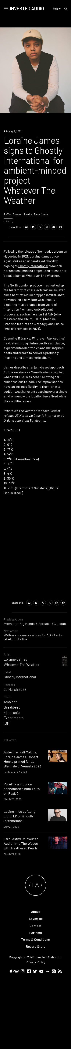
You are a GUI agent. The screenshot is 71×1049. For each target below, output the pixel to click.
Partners (35, 932)
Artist (7, 654)
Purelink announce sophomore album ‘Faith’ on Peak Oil (22, 788)
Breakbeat (12, 707)
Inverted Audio (27, 8)
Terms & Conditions (35, 939)
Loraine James (40, 256)
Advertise (36, 918)
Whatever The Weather (42, 275)
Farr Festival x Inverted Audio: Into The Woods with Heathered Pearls (21, 843)
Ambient (10, 702)
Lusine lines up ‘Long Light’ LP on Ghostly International (19, 816)
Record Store (35, 946)
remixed (22, 328)
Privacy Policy (35, 962)
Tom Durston (14, 214)
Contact (35, 925)
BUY (8, 220)
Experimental (14, 718)
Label (7, 672)
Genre (7, 697)
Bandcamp (37, 420)
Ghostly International (33, 266)
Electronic (12, 712)
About (35, 911)
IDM (6, 723)
